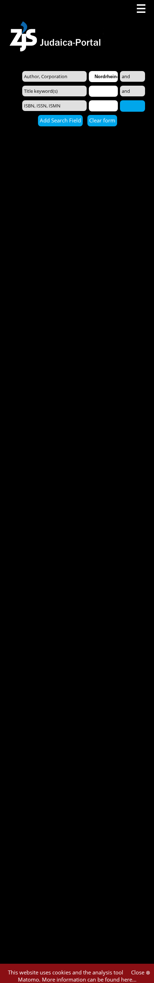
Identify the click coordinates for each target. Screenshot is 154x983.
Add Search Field (60, 120)
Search (132, 105)
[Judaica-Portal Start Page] (57, 25)
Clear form (102, 120)
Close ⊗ (140, 972)
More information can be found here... (89, 979)
